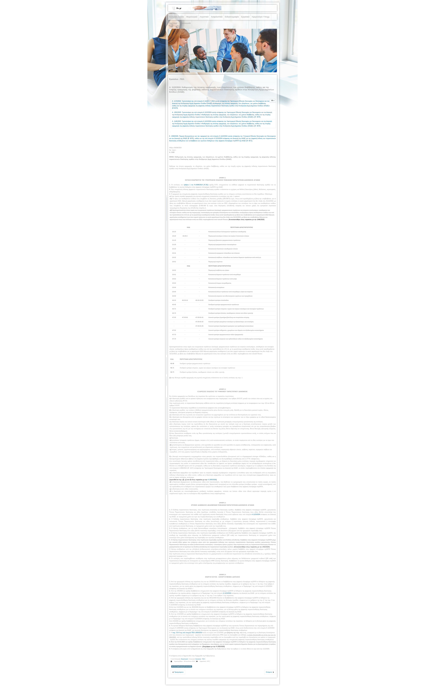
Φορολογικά (191, 17)
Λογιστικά (204, 17)
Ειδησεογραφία (232, 17)
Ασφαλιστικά (216, 17)
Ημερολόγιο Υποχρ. (261, 17)
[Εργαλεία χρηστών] (273, 100)
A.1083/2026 (212, 480)
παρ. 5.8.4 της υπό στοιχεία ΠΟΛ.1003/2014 (187, 632)
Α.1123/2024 (256, 514)
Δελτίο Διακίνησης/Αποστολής (182, 666)
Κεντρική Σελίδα (176, 17)
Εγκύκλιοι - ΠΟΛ (200, 659)
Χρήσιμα (173, 23)
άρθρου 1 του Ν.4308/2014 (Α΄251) (196, 185)
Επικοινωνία (185, 23)
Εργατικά (245, 17)
